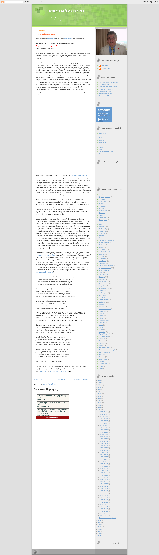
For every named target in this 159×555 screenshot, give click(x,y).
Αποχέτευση (102, 222)
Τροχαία (101, 343)
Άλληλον (101, 203)
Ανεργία (101, 208)
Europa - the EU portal (105, 96)
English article (103, 359)
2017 (99, 400)
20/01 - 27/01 (104, 511)
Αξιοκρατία (102, 213)
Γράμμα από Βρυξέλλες (106, 89)
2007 (99, 531)
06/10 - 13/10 (104, 434)
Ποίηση (101, 315)
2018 (99, 398)
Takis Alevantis (105, 68)
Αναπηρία (102, 206)
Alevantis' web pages (105, 93)
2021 (99, 391)
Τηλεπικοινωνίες (104, 336)
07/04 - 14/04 (104, 488)
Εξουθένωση (103, 261)
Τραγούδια (102, 341)
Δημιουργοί (102, 231)
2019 (99, 396)
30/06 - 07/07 (104, 464)
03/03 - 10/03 (104, 497)
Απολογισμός (103, 220)
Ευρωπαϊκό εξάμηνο (105, 270)
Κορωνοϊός (102, 290)
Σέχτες (101, 329)
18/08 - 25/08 (104, 450)
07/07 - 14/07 (104, 461)
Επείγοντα (102, 263)
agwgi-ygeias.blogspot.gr (44, 272)
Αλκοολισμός (103, 201)
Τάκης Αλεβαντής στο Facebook (108, 82)
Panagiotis (104, 65)
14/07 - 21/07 (104, 459)
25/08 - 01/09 (104, 448)
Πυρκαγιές (102, 322)
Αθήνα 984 (102, 199)
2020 (99, 394)
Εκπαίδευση (102, 249)
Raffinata (101, 138)
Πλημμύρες (102, 313)
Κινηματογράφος (104, 283)
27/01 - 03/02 (104, 509)
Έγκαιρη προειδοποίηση (106, 240)
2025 (99, 382)
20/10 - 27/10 (104, 430)
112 (100, 194)
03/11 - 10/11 (104, 427)
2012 (99, 520)
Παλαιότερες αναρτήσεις (82, 379)
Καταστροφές (103, 281)
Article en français (104, 352)
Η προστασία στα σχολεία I (46, 34)
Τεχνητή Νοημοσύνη (105, 334)
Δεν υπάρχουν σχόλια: (60, 371)
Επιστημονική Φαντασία (106, 265)
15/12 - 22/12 (104, 414)
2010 (99, 524)
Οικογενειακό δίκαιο (105, 309)
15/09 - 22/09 (104, 441)
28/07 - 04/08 (104, 455)
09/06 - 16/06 (104, 470)
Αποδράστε (102, 217)
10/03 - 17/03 (104, 495)
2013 (99, 409)
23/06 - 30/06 (104, 466)
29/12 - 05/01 (104, 412)
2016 (99, 403)
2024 (99, 385)
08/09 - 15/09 (104, 443)
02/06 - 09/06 (104, 472)
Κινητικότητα (102, 286)
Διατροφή (101, 235)
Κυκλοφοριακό (103, 293)
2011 (99, 522)
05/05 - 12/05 (104, 479)
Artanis (101, 147)
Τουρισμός (102, 338)
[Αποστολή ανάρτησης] (69, 371)
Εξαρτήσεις (102, 258)
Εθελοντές (102, 245)
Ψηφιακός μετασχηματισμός (107, 350)
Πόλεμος (101, 318)
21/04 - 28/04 (104, 484)
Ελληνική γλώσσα (104, 251)
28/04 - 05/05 (104, 481)
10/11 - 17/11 (104, 425)
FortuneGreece (103, 363)
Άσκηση (101, 224)
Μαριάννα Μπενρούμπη (106, 151)
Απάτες (101, 215)
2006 (99, 533)
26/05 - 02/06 (104, 475)
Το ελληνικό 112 (104, 84)
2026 (99, 380)
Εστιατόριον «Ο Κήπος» (106, 91)
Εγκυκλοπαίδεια (104, 242)
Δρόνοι (101, 238)
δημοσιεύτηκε (51, 38)
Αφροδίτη (101, 140)
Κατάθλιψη (102, 279)
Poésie (101, 366)
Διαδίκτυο (102, 233)
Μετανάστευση (103, 299)
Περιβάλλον (102, 311)
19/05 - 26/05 (104, 477)
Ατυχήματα (102, 226)
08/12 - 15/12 (104, 416)
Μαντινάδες (102, 297)
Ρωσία (101, 325)
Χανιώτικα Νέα (68, 38)
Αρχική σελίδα (61, 379)
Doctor (101, 154)
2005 (99, 536)
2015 (99, 405)
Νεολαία (101, 306)
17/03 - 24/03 (104, 493)
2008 (99, 529)
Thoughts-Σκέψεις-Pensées (65, 10)
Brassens (102, 357)
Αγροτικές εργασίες (104, 197)
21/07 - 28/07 (104, 457)
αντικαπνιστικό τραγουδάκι (46, 255)
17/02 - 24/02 (104, 502)
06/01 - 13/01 (104, 515)
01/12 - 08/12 (104, 418)
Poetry (101, 368)
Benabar (101, 354)
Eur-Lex (101, 361)
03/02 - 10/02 (104, 506)
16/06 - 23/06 (104, 468)
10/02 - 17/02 (104, 504)
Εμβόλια (101, 254)
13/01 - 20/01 (104, 513)
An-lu (100, 149)
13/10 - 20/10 (104, 432)
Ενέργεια (101, 256)
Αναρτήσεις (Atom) (50, 384)
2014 (99, 407)
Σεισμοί (101, 327)
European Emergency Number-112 (109, 86)
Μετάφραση (102, 302)
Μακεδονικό (102, 295)
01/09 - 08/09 (104, 445)
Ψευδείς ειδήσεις (104, 347)
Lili (99, 145)
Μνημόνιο (102, 304)
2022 (99, 389)
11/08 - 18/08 (104, 452)
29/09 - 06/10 (104, 436)
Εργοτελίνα (102, 142)
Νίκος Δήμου (102, 133)
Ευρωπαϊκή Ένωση (105, 268)
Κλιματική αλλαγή (104, 288)
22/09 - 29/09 (104, 439)
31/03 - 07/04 (104, 491)
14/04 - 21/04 (104, 486)
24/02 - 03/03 (104, 500)
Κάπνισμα (102, 277)
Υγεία (100, 345)
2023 (99, 387)
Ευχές (101, 272)
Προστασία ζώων (104, 320)
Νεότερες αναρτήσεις (41, 379)
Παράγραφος (103, 135)
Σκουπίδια (102, 332)
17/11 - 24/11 (104, 423)
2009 (99, 527)
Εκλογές (101, 247)
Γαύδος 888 (102, 229)
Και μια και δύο (103, 274)
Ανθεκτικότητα (103, 210)
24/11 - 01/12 (104, 421)
